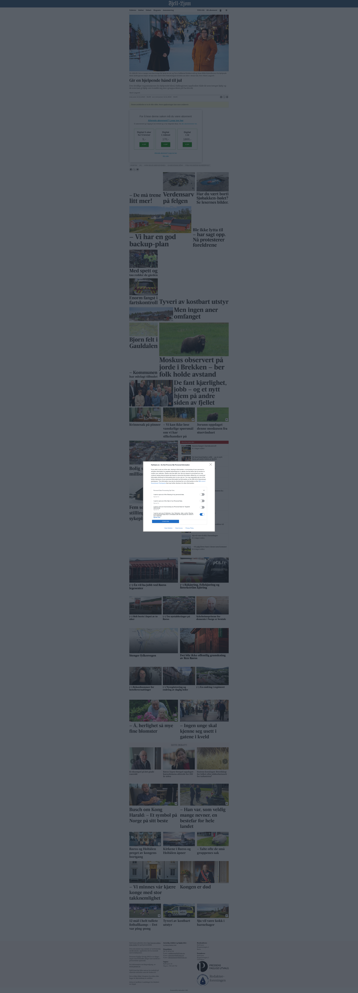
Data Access (179, 528)
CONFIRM (165, 521)
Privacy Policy (190, 528)
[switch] (202, 494)
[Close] (211, 465)
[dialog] (179, 496)
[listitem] (179, 490)
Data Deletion (168, 528)
